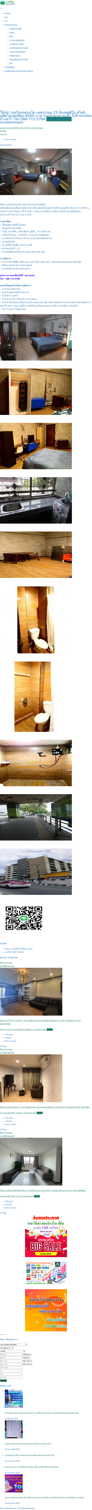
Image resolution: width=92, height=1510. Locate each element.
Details (50, 1029)
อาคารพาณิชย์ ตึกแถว (17, 40)
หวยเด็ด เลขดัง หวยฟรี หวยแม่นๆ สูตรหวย (19, 71)
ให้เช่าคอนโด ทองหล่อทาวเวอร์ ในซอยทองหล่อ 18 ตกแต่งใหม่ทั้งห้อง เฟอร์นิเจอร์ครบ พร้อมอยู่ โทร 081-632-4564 (44, 1107)
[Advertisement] (46, 92)
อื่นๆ (11, 63)
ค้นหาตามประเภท (11, 25)
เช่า (6, 21)
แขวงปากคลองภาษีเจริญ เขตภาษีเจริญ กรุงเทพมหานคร (21, 128)
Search (3, 1380)
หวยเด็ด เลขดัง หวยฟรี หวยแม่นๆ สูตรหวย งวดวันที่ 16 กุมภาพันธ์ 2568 (28, 1444)
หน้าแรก (8, 13)
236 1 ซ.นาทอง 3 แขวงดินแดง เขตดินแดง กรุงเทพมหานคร (23, 1029)
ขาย (6, 17)
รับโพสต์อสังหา (10, 67)
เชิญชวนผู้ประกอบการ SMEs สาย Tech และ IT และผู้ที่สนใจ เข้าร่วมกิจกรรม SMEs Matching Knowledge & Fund (42, 1413)
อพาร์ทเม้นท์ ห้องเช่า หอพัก (19, 48)
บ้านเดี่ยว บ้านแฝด (16, 29)
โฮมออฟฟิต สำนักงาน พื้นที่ (19, 59)
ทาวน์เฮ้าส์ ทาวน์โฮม (17, 44)
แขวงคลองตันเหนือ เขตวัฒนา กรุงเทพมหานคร (18, 1113)
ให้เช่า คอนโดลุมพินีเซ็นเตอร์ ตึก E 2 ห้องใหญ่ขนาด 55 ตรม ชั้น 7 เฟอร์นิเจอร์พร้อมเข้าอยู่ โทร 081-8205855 (42, 1191)
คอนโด (12, 32)
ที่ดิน (11, 36)
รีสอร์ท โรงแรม (15, 56)
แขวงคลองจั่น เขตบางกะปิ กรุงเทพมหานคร (16, 1196)
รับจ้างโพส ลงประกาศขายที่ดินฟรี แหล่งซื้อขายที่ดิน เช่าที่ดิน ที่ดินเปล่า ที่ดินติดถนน (32, 1467)
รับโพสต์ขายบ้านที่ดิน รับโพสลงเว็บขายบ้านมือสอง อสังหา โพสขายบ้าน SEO (30, 1455)
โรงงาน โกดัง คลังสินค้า (18, 52)
